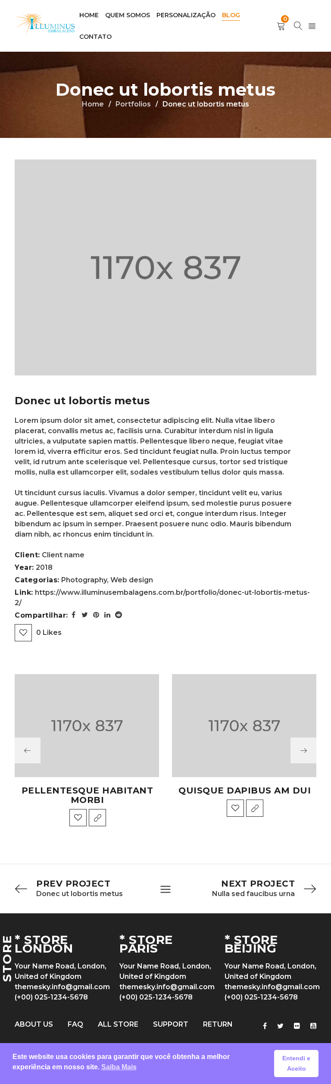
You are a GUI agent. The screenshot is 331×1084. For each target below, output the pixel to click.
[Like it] (78, 817)
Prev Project (73, 883)
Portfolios (133, 104)
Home (93, 104)
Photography (84, 580)
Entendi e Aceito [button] (296, 1063)
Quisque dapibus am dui (244, 790)
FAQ (75, 1024)
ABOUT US (34, 1024)
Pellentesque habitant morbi (87, 795)
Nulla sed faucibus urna (253, 894)
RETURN (218, 1024)
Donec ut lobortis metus (79, 894)
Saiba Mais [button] (119, 1067)
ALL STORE (118, 1024)
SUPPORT (170, 1024)
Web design (131, 580)
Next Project (258, 883)
